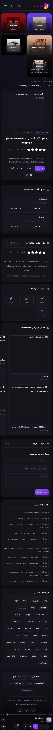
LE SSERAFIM (29, 622)
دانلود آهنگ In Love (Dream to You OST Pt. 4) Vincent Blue (28, 541)
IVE (19, 628)
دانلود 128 (14, 226)
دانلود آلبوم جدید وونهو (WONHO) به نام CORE (31, 533)
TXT (16, 601)
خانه (50, 81)
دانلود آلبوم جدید (16, 683)
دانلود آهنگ (14, 168)
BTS (45, 601)
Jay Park (10, 628)
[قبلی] (30, 726)
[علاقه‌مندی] (3, 720)
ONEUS (44, 635)
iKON (17, 649)
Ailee (25, 635)
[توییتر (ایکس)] (20, 710)
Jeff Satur (43, 663)
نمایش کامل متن (12, 243)
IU (18, 635)
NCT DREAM (43, 622)
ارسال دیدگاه (42, 492)
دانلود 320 (14, 208)
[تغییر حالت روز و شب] (19, 6)
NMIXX (22, 642)
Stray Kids (35, 601)
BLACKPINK (16, 622)
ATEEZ (33, 608)
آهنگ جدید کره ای (39, 81)
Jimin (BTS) (11, 656)
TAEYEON (27, 649)
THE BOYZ (17, 615)
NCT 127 (28, 628)
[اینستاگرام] (33, 710)
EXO (37, 649)
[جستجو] (11, 6)
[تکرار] (46, 726)
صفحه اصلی (36, 676)
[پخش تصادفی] (25, 726)
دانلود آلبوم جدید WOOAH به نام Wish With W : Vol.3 (29, 581)
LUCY (34, 656)
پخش (38, 168)
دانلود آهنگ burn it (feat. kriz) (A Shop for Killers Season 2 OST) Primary (26, 550)
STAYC (32, 642)
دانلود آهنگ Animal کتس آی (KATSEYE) (33, 518)
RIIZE (45, 649)
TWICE (25, 601)
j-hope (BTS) (10, 642)
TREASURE (43, 642)
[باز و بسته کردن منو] (5, 6)
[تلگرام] (26, 710)
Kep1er (35, 635)
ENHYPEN (43, 608)
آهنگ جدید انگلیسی (35, 683)
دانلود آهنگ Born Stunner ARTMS (36, 512)
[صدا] (3, 726)
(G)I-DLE (44, 656)
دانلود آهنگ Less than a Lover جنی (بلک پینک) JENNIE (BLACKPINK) (28, 526)
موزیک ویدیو (26, 690)
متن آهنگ (25, 174)
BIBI (37, 628)
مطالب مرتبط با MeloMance (33, 327)
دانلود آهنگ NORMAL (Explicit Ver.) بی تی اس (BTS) (28, 557)
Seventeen (22, 608)
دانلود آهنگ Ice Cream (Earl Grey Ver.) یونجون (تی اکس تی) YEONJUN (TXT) (27, 565)
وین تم (19, 704)
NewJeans (23, 656)
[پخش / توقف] (35, 726)
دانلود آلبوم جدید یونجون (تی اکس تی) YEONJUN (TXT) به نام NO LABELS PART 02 (27, 574)
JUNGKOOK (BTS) (41, 615)
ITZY (45, 628)
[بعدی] (41, 726)
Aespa (28, 615)
